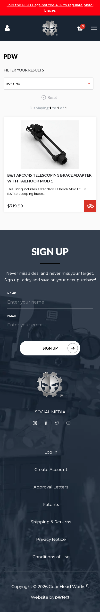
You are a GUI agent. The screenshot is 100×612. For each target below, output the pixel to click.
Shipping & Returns (51, 521)
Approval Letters (50, 487)
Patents (51, 504)
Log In (51, 452)
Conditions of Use (51, 556)
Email (12, 316)
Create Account (50, 469)
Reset (52, 97)
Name (11, 293)
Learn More (90, 206)
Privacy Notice (51, 539)
